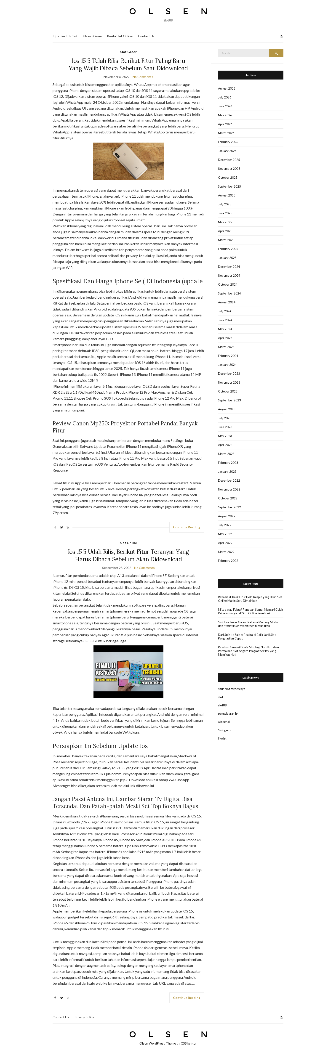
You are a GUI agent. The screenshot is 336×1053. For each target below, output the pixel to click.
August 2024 (226, 302)
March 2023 (226, 454)
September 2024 (229, 293)
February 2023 (228, 462)
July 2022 (224, 525)
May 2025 (225, 222)
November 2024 (229, 275)
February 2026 (228, 142)
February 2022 (228, 560)
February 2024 (228, 356)
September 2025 (229, 186)
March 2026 (226, 133)
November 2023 (229, 382)
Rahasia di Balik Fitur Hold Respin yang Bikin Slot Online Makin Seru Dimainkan (250, 598)
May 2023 (225, 436)
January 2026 (227, 151)
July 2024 (224, 311)
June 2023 (225, 427)
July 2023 (224, 418)
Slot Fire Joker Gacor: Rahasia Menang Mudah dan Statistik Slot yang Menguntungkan (248, 624)
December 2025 (229, 160)
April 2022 (225, 543)
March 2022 (226, 552)
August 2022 (226, 516)
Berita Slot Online (120, 36)
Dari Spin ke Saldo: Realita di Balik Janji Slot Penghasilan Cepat (247, 636)
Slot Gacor (128, 52)
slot (220, 697)
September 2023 (229, 400)
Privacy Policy (84, 1017)
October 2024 (227, 284)
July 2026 (224, 97)
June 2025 (225, 213)
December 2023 (229, 373)
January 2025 (227, 258)
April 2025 (225, 231)
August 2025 (226, 195)
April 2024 (225, 338)
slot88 (222, 705)
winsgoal (224, 722)
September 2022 (229, 507)
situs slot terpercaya (231, 689)
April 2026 (225, 124)
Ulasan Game (92, 36)
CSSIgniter (189, 1043)
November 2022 (229, 489)
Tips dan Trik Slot (65, 36)
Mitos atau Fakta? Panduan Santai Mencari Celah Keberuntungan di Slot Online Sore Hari (250, 611)
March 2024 (226, 347)
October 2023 (227, 391)
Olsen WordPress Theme (157, 1043)
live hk (222, 738)
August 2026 (226, 88)
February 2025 (228, 249)
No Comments (143, 77)
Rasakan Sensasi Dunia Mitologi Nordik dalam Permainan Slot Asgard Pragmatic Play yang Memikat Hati (248, 650)
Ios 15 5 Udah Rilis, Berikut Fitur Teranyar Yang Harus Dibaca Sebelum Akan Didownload (128, 555)
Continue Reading (186, 527)
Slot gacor (225, 730)
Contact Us (146, 36)
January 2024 (227, 364)
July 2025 (224, 204)
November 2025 (229, 168)
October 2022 (227, 498)
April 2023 (225, 445)
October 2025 (227, 177)
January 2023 (227, 471)
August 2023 (226, 409)
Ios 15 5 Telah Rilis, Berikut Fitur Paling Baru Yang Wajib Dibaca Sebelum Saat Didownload (128, 64)
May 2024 (225, 329)
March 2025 (226, 240)
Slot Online (128, 543)
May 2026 (225, 115)
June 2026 (225, 106)
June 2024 (225, 320)
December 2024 (229, 266)
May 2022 (225, 534)
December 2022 (229, 480)
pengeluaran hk (228, 713)
